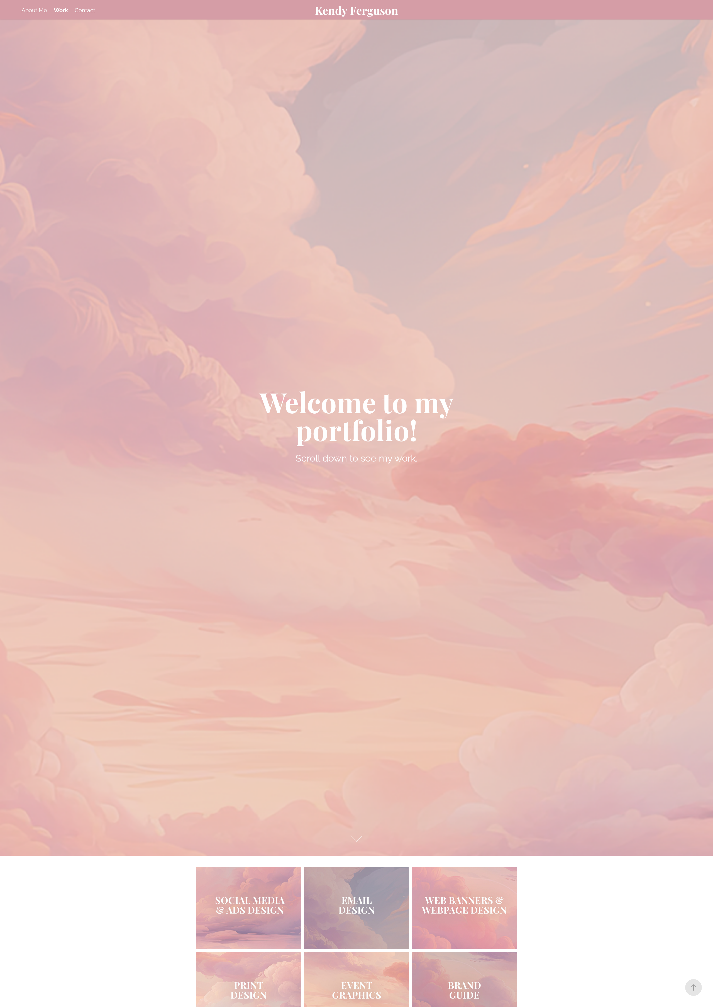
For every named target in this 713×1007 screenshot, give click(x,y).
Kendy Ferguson (356, 10)
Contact (85, 10)
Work (61, 10)
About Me (34, 10)
